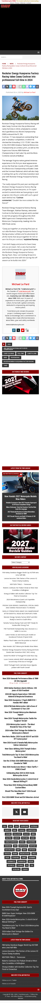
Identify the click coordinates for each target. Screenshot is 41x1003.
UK (27, 865)
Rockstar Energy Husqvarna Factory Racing (19, 361)
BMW (14, 830)
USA (32, 865)
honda (22, 842)
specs (34, 854)
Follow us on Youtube (9, 984)
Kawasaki (8, 846)
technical (11, 865)
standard (15, 857)
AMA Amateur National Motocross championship (15, 348)
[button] (38, 52)
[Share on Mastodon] (27, 87)
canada (21, 830)
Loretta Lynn (31, 353)
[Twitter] (18, 330)
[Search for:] (11, 57)
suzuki (31, 861)
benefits (7, 830)
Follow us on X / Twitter (9, 980)
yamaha (25, 869)
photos (7, 854)
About (12, 3)
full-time (21, 353)
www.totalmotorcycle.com (15, 325)
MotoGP (33, 846)
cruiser (8, 834)
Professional (15, 357)
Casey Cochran (9, 353)
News (5, 357)
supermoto (11, 861)
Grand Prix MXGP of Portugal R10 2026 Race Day (20, 656)
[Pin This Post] (13, 87)
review (15, 854)
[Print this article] (20, 87)
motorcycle (9, 850)
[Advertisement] (20, 29)
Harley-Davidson (11, 842)
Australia (34, 826)
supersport (22, 861)
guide (33, 838)
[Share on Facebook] (3, 87)
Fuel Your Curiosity (20, 673)
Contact (28, 3)
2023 (10, 826)
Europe (16, 838)
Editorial (22, 3)
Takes (5, 365)
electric (8, 838)
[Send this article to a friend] (17, 87)
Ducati (26, 834)
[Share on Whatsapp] (24, 87)
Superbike (32, 857)
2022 (4, 826)
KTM (15, 846)
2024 (9, 344)
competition (31, 830)
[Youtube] (22, 330)
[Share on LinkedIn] (10, 87)
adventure (24, 826)
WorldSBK (16, 869)
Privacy (17, 3)
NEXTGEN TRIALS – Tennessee (20, 584)
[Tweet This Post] (7, 87)
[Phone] (27, 330)
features (25, 838)
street (24, 857)
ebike (33, 834)
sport (7, 857)
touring (20, 865)
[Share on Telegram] (30, 87)
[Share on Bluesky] (34, 87)
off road (32, 850)
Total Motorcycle (24, 291)
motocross (23, 846)
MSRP (18, 850)
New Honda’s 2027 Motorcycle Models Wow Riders (20, 646)
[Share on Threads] (37, 87)
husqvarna (31, 842)
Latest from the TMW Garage (20, 468)
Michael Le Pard (29, 92)
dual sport (17, 834)
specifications (24, 854)
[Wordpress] (14, 330)
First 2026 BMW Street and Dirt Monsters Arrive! (20, 797)
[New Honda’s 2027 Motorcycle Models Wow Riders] (20, 492)
